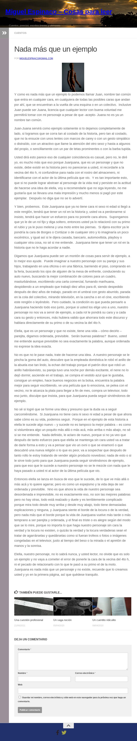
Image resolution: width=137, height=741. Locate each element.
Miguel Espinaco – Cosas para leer (58, 11)
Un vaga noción (62, 619)
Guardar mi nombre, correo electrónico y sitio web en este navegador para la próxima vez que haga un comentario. (72, 699)
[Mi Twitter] (64, 732)
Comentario (24, 649)
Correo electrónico (85, 673)
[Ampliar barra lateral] (4, 33)
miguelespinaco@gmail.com (36, 58)
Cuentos (20, 33)
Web (20, 684)
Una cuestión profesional (28, 619)
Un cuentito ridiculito (104, 619)
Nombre (22, 673)
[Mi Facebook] (57, 732)
